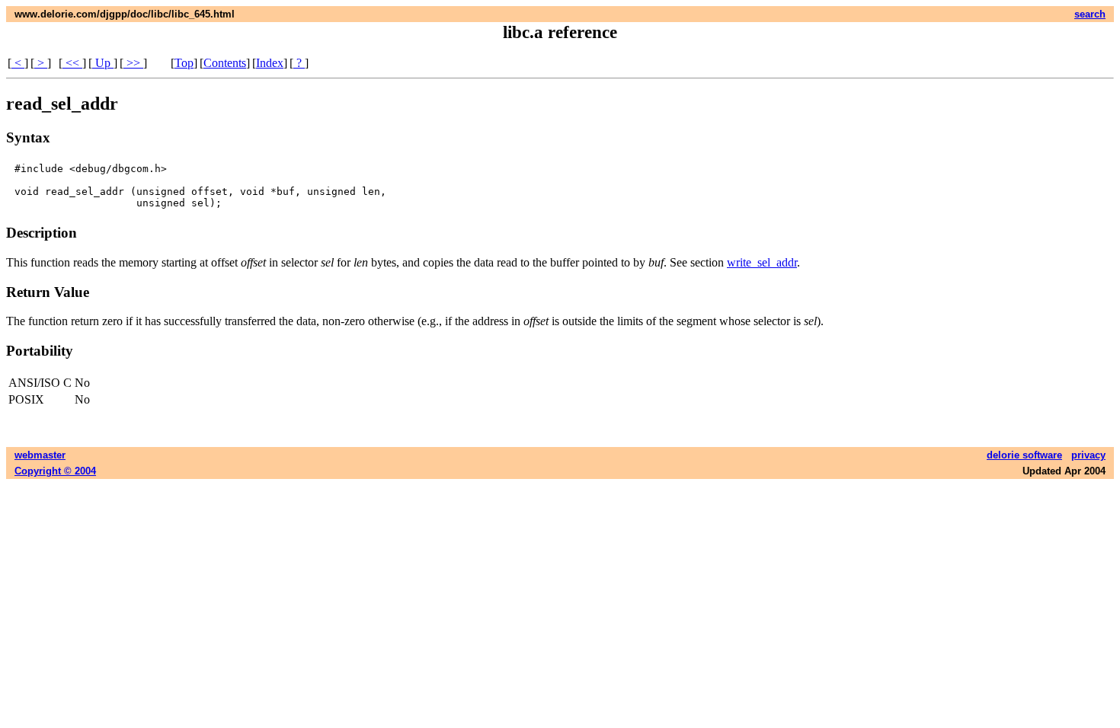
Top (184, 62)
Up (103, 62)
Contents (224, 62)
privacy (1088, 455)
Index (269, 62)
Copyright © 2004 (55, 471)
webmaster (40, 455)
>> (133, 62)
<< (72, 62)
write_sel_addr (762, 262)
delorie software (1024, 455)
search (1090, 14)
